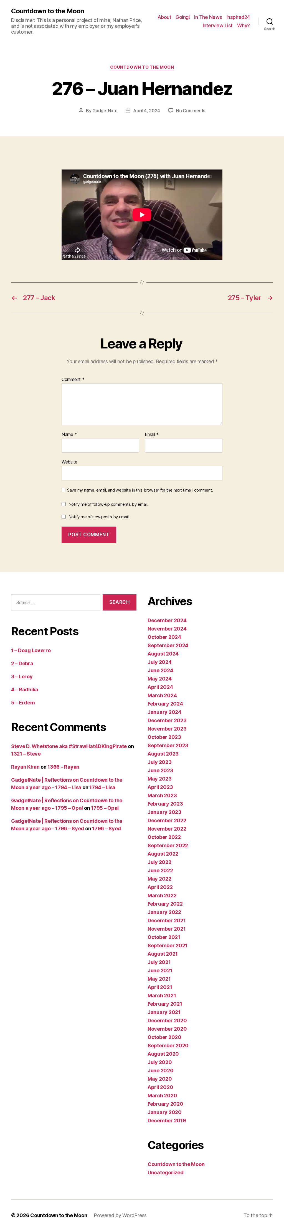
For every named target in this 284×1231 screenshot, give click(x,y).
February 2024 (165, 704)
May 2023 (160, 779)
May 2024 (160, 679)
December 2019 (167, 1120)
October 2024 (164, 637)
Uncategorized (166, 1172)
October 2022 (164, 837)
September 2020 (168, 1045)
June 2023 (160, 770)
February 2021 (165, 1004)
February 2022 (165, 904)
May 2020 (160, 1079)
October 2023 (164, 737)
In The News (208, 17)
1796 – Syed (106, 828)
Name (69, 434)
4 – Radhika (24, 689)
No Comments (190, 110)
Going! (183, 17)
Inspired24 (238, 17)
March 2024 (162, 695)
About (164, 17)
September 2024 (168, 645)
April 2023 (160, 787)
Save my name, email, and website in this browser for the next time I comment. (140, 490)
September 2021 (167, 945)
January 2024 (164, 712)
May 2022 (159, 879)
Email (152, 434)
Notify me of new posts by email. (99, 516)
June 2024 (160, 670)
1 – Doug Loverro (31, 650)
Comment (73, 379)
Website (69, 462)
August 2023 (163, 754)
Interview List (218, 25)
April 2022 (160, 887)
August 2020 (163, 1054)
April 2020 (160, 1087)
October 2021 (164, 937)
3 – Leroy (22, 676)
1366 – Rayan (63, 767)
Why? (243, 25)
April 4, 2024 (146, 110)
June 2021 (160, 970)
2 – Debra (22, 663)
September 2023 (168, 745)
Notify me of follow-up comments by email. (108, 504)
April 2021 (160, 987)
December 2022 (167, 820)
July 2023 (160, 762)
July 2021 (159, 962)
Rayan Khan (25, 767)
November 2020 (167, 1029)
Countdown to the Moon (47, 11)
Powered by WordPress (120, 1215)
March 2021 (162, 995)
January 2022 (164, 912)
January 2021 (164, 1012)
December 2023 (167, 720)
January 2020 (165, 1112)
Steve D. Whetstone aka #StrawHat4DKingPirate (69, 746)
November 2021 (167, 929)
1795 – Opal (105, 808)
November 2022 (167, 829)
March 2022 (162, 895)
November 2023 (167, 729)
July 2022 (159, 862)
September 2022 (168, 845)
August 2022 (163, 854)
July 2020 (160, 1062)
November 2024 (167, 629)
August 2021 (163, 954)
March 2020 (162, 1095)
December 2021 (167, 920)
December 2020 (167, 1020)
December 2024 (167, 620)
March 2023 (162, 795)
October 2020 (164, 1037)
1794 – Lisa (102, 787)
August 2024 (163, 654)
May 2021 (159, 979)
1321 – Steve (26, 754)
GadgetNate (104, 110)
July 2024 (160, 662)
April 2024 (160, 687)
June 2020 (161, 1070)
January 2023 (164, 812)
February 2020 (165, 1104)
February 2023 (165, 804)
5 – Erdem (23, 703)
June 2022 (160, 870)
